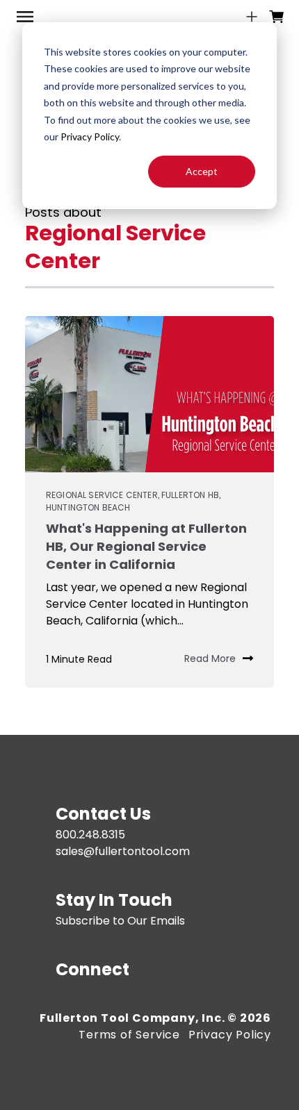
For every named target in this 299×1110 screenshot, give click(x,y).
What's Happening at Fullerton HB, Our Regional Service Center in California (146, 546)
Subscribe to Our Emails (120, 921)
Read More (210, 659)
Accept (202, 171)
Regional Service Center (102, 495)
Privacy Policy (89, 136)
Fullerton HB (190, 495)
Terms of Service (129, 1035)
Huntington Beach (88, 507)
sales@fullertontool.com (123, 851)
